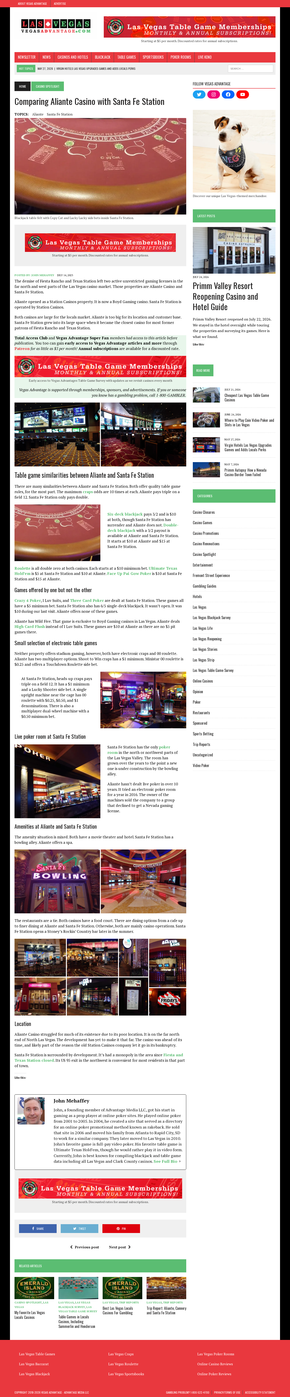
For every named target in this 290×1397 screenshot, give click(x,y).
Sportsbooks (153, 57)
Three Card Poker (87, 600)
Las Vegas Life (203, 628)
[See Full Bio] (180, 1161)
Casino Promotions (206, 533)
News (47, 57)
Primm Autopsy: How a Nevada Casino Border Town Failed (245, 472)
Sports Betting (203, 733)
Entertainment (203, 565)
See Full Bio (165, 1161)
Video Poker (201, 765)
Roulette (22, 568)
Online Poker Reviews (214, 1374)
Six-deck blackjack (125, 514)
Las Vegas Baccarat (34, 1364)
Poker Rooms (181, 57)
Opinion (198, 691)
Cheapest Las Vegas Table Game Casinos (247, 398)
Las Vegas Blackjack (34, 1374)
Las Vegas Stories (205, 649)
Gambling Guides (204, 586)
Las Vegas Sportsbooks (126, 1374)
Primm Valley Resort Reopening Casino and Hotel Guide (225, 296)
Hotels (197, 596)
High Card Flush (29, 626)
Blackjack (102, 57)
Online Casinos (203, 681)
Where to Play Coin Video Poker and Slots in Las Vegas (249, 422)
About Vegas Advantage (32, 3)
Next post (117, 1247)
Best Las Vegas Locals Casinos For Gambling (118, 1310)
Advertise (60, 3)
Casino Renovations (206, 543)
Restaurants (201, 712)
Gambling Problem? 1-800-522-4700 (187, 1392)
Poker (197, 702)
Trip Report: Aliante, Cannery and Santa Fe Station (166, 1310)
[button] (57, 434)
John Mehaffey (42, 275)
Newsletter (27, 57)
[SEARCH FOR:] (250, 68)
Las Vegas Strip (203, 660)
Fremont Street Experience (211, 575)
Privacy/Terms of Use (227, 1392)
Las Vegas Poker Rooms (215, 1354)
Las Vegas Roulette (123, 1364)
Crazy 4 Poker (27, 600)
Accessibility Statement (260, 1392)
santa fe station (59, 114)
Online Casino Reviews (215, 1364)
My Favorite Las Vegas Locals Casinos (29, 1315)
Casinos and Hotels (73, 57)
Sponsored (200, 723)
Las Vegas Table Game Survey (213, 670)
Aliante (38, 114)
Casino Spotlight (28, 1302)
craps (88, 491)
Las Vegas (66, 1302)
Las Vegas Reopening (207, 639)
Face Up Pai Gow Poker (129, 573)
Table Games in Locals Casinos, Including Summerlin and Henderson (76, 1321)
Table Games (126, 57)
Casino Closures (204, 512)
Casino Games (202, 522)
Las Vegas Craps (121, 1354)
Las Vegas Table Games (37, 1354)
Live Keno (205, 57)
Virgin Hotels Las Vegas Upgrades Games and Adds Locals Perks (248, 447)
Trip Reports (129, 1302)
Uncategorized (203, 755)
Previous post (87, 1247)
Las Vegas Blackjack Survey (211, 617)
